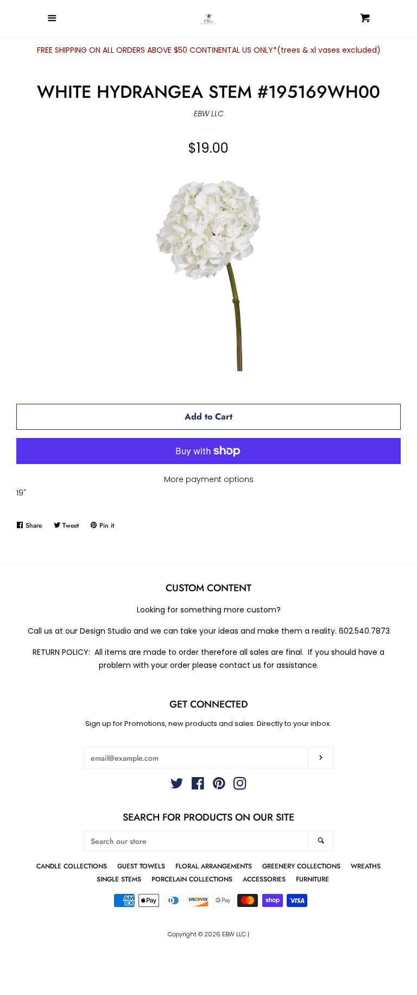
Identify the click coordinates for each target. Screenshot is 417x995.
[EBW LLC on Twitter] (177, 785)
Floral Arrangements (213, 866)
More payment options (209, 479)
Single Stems (119, 879)
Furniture (312, 879)
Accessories (264, 879)
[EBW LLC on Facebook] (198, 785)
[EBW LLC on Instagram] (240, 785)
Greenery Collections (301, 866)
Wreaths (366, 866)
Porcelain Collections (191, 879)
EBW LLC (209, 113)
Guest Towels (141, 866)
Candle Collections (71, 866)
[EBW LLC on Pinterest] (219, 785)
